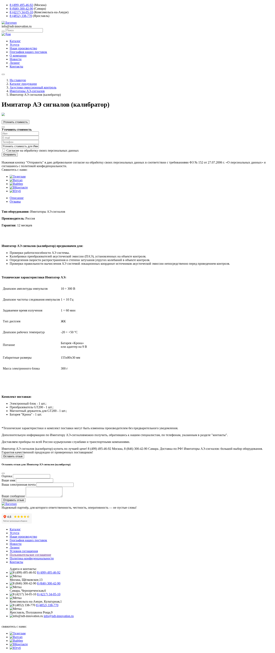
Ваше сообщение (13, 496)
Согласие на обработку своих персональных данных (42, 150)
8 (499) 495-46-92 (21, 5)
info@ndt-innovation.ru (59, 616)
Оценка (7, 476)
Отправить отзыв (13, 500)
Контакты (16, 66)
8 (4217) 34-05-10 (21, 12)
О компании (18, 55)
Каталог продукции (23, 83)
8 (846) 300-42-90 (21, 8)
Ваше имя (8, 480)
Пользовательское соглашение (30, 554)
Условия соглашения (24, 551)
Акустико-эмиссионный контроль (33, 87)
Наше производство (23, 48)
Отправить (9, 154)
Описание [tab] (17, 198)
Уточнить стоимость (15, 122)
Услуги (14, 44)
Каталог (15, 41)
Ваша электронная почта (19, 484)
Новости (16, 59)
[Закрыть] (3, 127)
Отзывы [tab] (15, 201)
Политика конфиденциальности (32, 558)
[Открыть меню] (3, 74)
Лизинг (15, 63)
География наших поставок (28, 52)
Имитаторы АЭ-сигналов (27, 91)
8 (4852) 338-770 (21, 16)
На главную (18, 80)
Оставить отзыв (13, 456)
